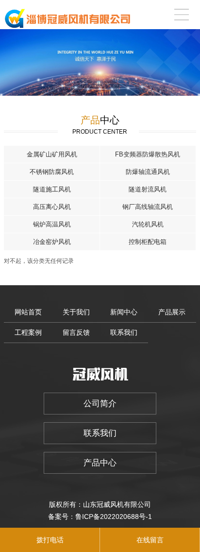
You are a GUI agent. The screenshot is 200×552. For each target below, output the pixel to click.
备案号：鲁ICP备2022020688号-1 (100, 516)
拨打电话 (50, 540)
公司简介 (100, 403)
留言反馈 (76, 332)
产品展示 (171, 312)
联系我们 (123, 332)
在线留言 (150, 540)
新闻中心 (123, 312)
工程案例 (28, 332)
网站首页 (28, 312)
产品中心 (100, 462)
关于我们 (76, 312)
